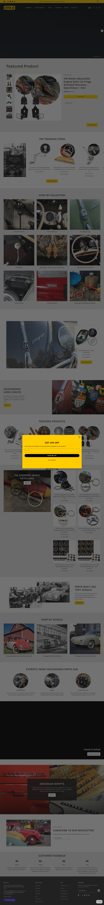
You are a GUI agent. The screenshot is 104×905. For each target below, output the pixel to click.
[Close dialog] (79, 437)
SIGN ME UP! (52, 455)
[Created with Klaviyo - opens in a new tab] (52, 469)
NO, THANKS (52, 460)
